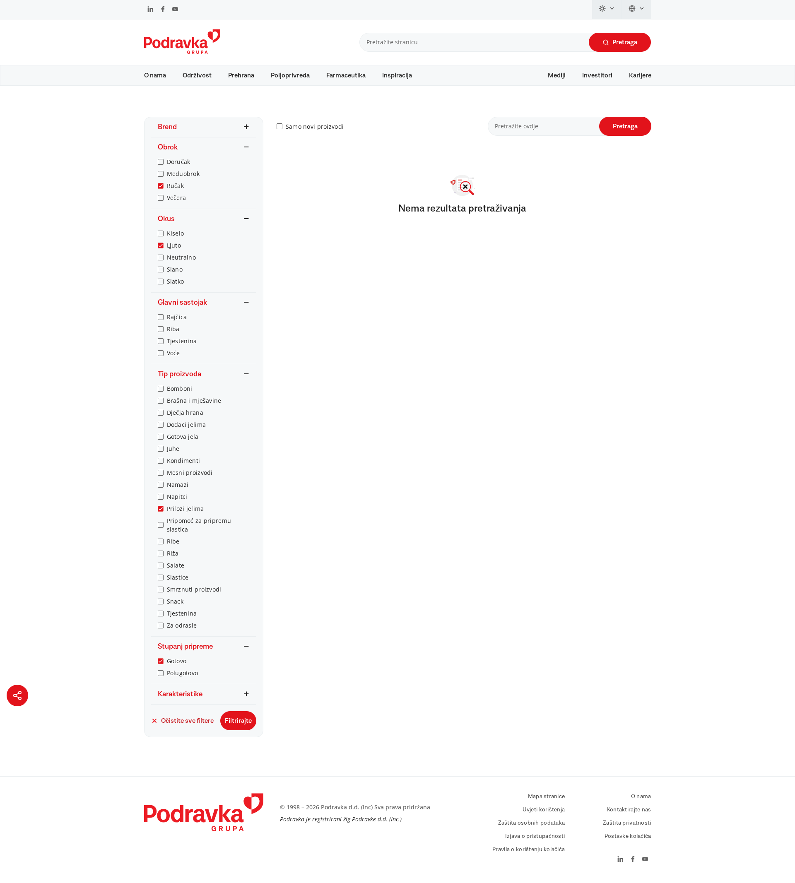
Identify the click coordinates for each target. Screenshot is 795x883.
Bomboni (180, 388)
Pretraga (624, 42)
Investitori (597, 75)
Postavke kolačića (628, 836)
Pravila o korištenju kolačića (528, 849)
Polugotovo (182, 673)
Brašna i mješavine (194, 400)
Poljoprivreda (290, 75)
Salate (176, 565)
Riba (173, 329)
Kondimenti (183, 460)
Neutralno (181, 257)
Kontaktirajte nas (629, 810)
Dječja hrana (185, 412)
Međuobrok (183, 174)
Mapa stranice (546, 796)
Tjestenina (182, 341)
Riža (173, 553)
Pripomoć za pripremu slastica (199, 525)
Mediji (557, 75)
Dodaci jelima (186, 424)
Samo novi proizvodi (315, 126)
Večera (176, 198)
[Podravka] (182, 51)
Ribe (173, 541)
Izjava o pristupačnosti (535, 836)
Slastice (178, 577)
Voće (173, 353)
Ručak (175, 186)
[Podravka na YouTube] (175, 10)
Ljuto (174, 245)
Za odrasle (182, 625)
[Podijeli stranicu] (17, 695)
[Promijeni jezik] (636, 9)
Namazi (178, 484)
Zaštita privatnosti (627, 823)
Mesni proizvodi (190, 472)
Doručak (178, 162)
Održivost (197, 75)
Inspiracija (397, 75)
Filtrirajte (238, 720)
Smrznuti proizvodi (194, 589)
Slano (175, 269)
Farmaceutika (346, 75)
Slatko (175, 281)
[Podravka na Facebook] (163, 10)
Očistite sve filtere (187, 720)
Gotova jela (183, 436)
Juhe (173, 448)
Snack (175, 601)
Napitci (177, 496)
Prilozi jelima (185, 508)
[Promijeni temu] (607, 9)
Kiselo (175, 233)
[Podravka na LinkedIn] (150, 10)
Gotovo (177, 661)
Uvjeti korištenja (544, 810)
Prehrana (241, 75)
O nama (155, 75)
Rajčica (177, 317)
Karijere (640, 75)
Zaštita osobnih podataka (531, 823)
